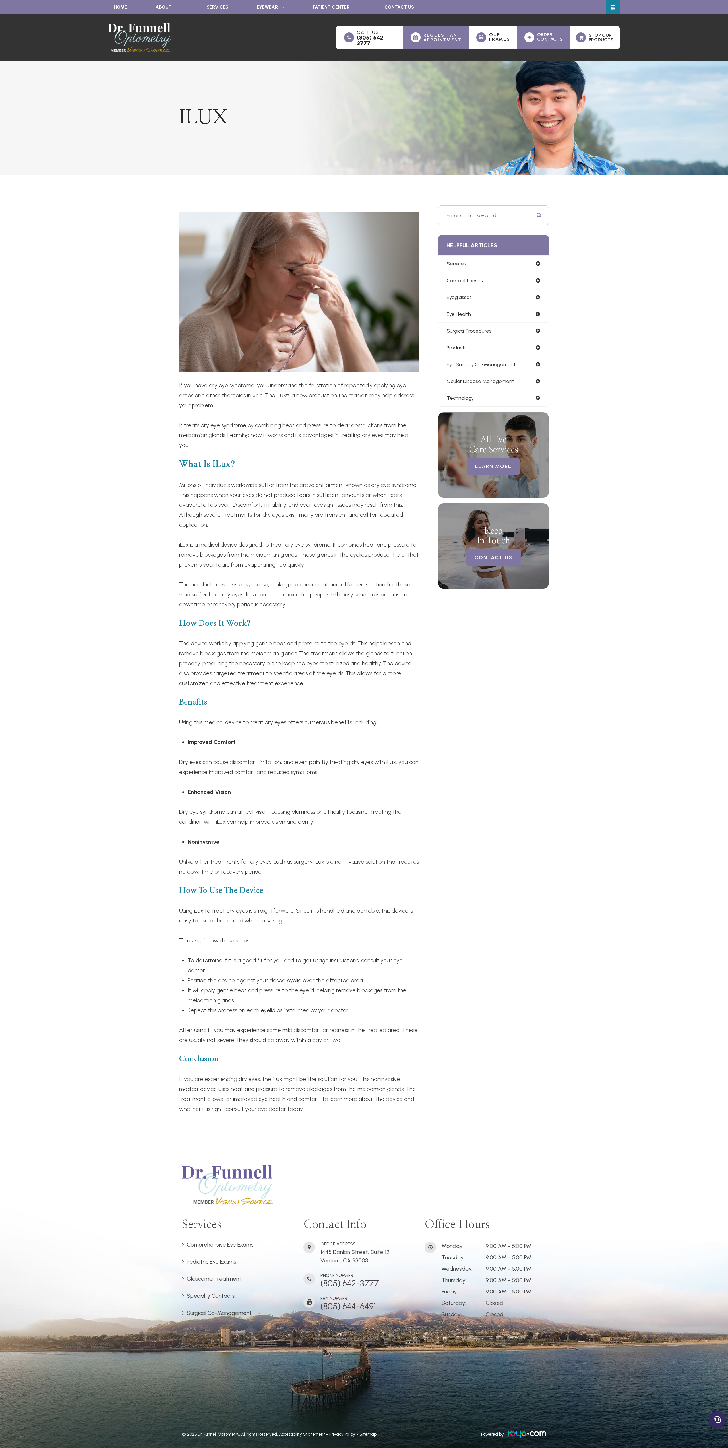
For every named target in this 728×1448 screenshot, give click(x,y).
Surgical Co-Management (219, 1312)
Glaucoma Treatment (214, 1278)
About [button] (164, 7)
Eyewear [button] (267, 7)
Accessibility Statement (302, 1434)
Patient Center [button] (331, 7)
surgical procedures (469, 331)
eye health (459, 314)
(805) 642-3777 (371, 40)
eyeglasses (459, 297)
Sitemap (368, 1434)
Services (217, 7)
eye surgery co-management (481, 364)
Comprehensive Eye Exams (220, 1244)
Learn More (493, 466)
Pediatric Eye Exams (211, 1261)
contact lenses (465, 280)
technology (460, 398)
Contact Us (399, 7)
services (456, 264)
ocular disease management (480, 381)
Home (120, 7)
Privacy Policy (342, 1434)
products (457, 348)
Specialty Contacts (211, 1295)
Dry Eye (196, 1330)
